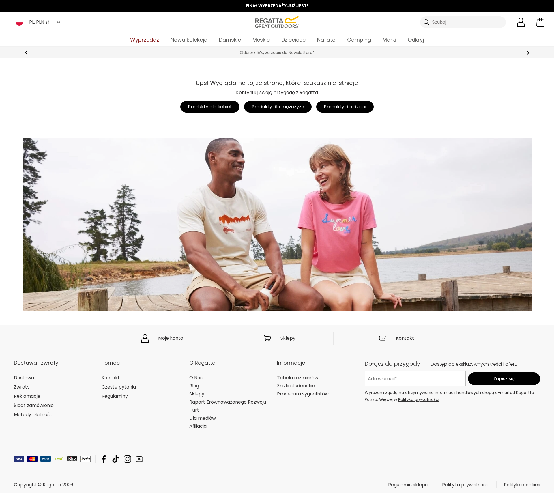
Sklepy (287, 338)
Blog (194, 385)
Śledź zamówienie (34, 405)
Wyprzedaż (144, 39)
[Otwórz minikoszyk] (540, 22)
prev (26, 52)
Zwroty (22, 387)
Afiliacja (198, 426)
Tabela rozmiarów (297, 377)
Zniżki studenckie (296, 385)
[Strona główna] (277, 21)
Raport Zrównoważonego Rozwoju (227, 402)
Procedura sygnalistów (303, 394)
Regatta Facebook (103, 459)
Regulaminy (115, 396)
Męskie (261, 39)
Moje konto (170, 338)
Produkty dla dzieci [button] (345, 106)
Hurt (194, 410)
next (528, 52)
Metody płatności (33, 414)
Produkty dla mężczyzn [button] (278, 106)
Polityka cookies (522, 484)
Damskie (230, 39)
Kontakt (405, 338)
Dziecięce (293, 39)
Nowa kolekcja (189, 39)
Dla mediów (202, 418)
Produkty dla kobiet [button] (210, 106)
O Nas (196, 377)
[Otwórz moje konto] (520, 22)
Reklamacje (27, 396)
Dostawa (24, 377)
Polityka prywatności (418, 399)
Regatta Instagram (127, 459)
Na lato (326, 39)
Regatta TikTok (115, 459)
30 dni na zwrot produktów (277, 52)
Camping (359, 39)
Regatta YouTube (139, 459)
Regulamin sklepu (408, 484)
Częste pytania (119, 387)
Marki (389, 39)
